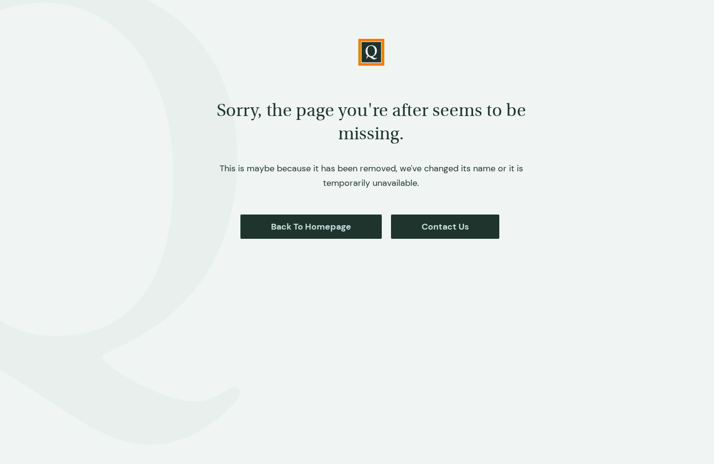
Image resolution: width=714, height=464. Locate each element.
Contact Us (445, 226)
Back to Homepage (311, 226)
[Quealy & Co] (371, 52)
